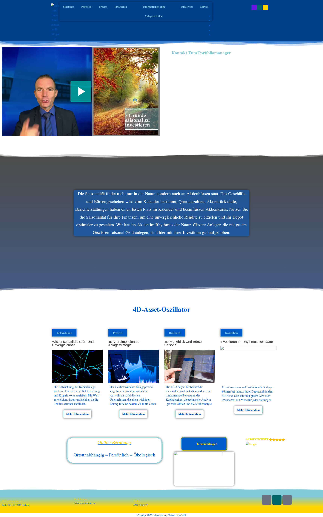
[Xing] (259, 7)
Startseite (68, 7)
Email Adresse (80, 499)
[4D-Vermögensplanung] (4, 497)
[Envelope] (265, 7)
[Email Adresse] (76, 495)
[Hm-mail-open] (287, 500)
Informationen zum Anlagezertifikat (154, 11)
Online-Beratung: (114, 442)
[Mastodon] (254, 7)
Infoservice (187, 7)
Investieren (121, 7)
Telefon (136, 500)
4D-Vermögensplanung (12, 500)
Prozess (103, 7)
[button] (283, 442)
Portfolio (86, 7)
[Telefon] (135, 497)
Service (204, 7)
